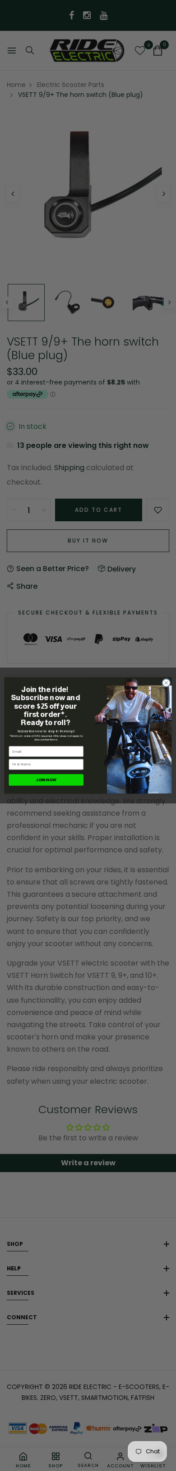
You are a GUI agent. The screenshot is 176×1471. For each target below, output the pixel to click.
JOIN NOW (46, 780)
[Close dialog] (166, 683)
